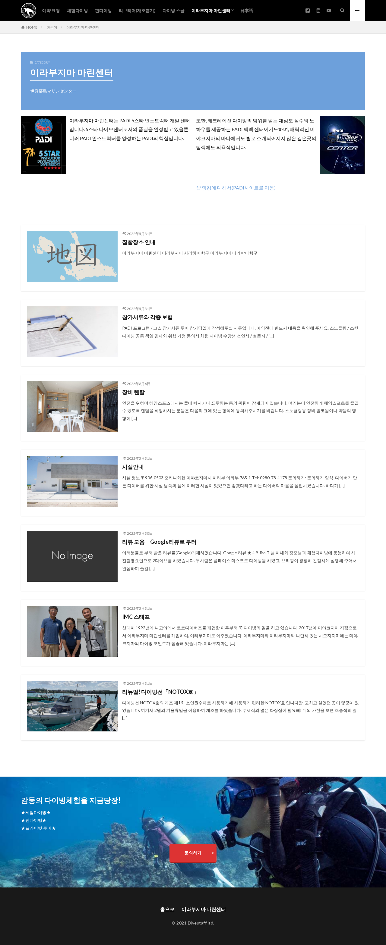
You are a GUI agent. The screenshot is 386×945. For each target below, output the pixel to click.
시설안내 (133, 466)
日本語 (246, 10)
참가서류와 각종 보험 (147, 317)
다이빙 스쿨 (174, 10)
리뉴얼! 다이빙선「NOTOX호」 (160, 691)
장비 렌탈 (133, 392)
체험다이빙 (77, 10)
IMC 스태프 (136, 616)
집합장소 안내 (139, 242)
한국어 (51, 27)
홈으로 (167, 909)
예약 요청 (51, 10)
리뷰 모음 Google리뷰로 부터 (159, 541)
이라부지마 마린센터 (210, 10)
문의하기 (193, 852)
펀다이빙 (103, 10)
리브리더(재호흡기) (137, 10)
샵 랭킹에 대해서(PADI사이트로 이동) (236, 187)
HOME (31, 27)
